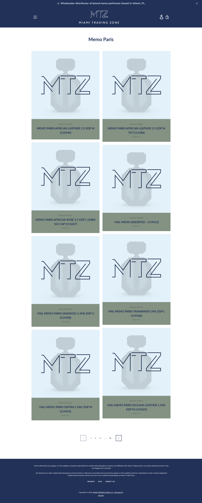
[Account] (161, 17)
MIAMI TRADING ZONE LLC (103, 492)
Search (91, 481)
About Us (110, 481)
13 (110, 438)
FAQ (100, 481)
